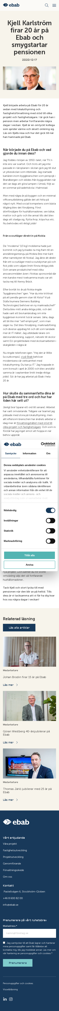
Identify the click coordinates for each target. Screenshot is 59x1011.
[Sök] (47, 5)
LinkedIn (6, 999)
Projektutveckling (13, 856)
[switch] (50, 520)
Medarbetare (10, 670)
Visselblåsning (10, 989)
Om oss (7, 876)
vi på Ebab (27, 356)
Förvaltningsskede (13, 870)
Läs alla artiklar (19, 627)
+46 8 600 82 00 (13, 898)
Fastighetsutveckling (15, 850)
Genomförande (12, 863)
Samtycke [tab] (10, 453)
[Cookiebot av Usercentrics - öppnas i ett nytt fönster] (41, 444)
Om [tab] (48, 453)
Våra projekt (10, 843)
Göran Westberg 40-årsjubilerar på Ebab (26, 733)
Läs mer (8, 685)
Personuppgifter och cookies (18, 983)
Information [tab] (29, 453)
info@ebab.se (10, 904)
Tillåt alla (29, 555)
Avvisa (29, 564)
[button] (54, 5)
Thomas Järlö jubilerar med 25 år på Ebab (27, 790)
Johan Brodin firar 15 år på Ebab (24, 677)
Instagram (12, 999)
